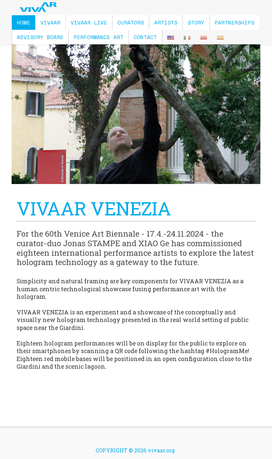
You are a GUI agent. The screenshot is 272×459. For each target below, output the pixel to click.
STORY (196, 22)
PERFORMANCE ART (98, 37)
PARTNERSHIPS (234, 22)
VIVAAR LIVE (89, 22)
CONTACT (145, 37)
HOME (23, 22)
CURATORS (130, 22)
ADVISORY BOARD (40, 37)
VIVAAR (50, 22)
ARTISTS (165, 22)
